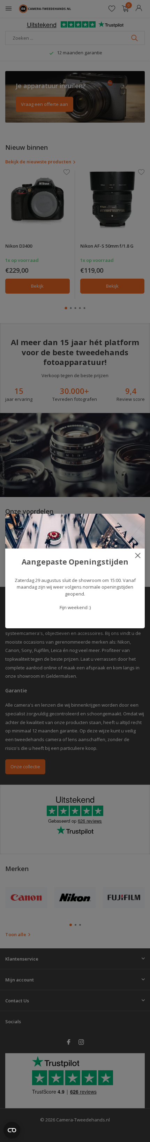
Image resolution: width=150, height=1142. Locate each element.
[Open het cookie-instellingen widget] (11, 1130)
